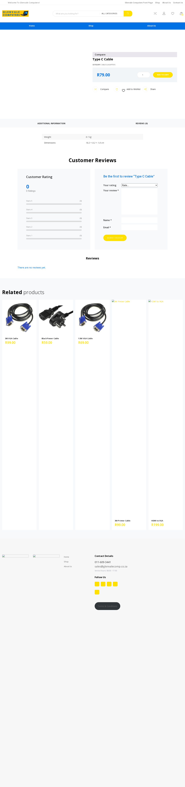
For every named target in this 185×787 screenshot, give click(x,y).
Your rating (109, 185)
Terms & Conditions (107, 606)
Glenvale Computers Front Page (139, 2)
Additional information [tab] (51, 123)
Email (107, 227)
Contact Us (178, 2)
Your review (111, 190)
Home (32, 25)
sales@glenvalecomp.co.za (111, 566)
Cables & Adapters (108, 65)
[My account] (164, 14)
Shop (157, 2)
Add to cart (163, 74)
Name (107, 220)
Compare (104, 89)
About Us (166, 2)
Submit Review (115, 238)
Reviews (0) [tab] (142, 123)
